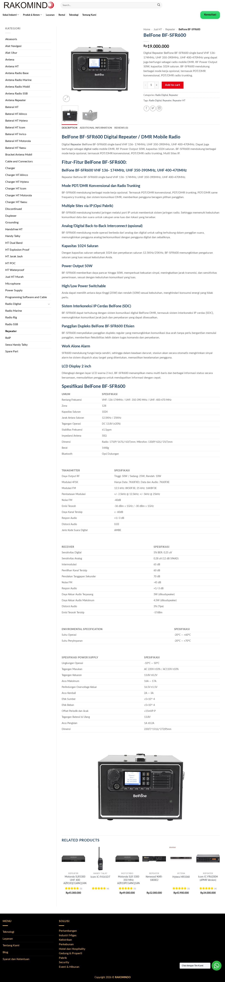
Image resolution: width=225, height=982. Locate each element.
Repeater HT (179, 101)
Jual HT (158, 29)
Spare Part (11, 351)
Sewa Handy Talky (16, 344)
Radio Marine (13, 310)
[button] (66, 98)
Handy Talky (12, 236)
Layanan (50, 15)
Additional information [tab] (96, 128)
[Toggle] (49, 304)
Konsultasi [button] (210, 15)
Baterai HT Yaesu (15, 148)
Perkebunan (66, 944)
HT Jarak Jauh (14, 256)
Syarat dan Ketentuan (16, 959)
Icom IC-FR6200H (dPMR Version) (208, 878)
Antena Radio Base (16, 73)
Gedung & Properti (70, 953)
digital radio (91, 149)
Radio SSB (11, 324)
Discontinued (13, 209)
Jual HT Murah (14, 276)
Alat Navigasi (13, 46)
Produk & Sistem (31, 15)
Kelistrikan (65, 939)
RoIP (8, 337)
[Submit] (159, 5)
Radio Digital (13, 304)
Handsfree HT (13, 229)
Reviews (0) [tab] (121, 128)
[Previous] (68, 64)
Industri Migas (67, 935)
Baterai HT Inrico (15, 134)
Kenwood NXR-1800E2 (154, 878)
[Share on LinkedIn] (159, 108)
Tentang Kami (89, 15)
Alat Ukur (11, 52)
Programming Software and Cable (26, 297)
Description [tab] (69, 128)
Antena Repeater (15, 100)
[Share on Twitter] (153, 108)
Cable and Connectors (19, 161)
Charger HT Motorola (18, 195)
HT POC (10, 263)
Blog (5, 952)
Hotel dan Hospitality (72, 949)
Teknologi (73, 15)
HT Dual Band (13, 242)
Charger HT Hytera (17, 181)
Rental (62, 15)
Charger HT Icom (15, 188)
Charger (10, 168)
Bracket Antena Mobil (18, 154)
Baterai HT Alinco (16, 114)
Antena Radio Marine (18, 80)
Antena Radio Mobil (17, 86)
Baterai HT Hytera (16, 120)
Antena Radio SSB (16, 93)
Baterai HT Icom (15, 127)
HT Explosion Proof (17, 249)
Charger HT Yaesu (16, 202)
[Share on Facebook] (146, 108)
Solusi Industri (10, 15)
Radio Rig (11, 317)
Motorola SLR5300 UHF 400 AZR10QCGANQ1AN (74, 880)
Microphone (12, 283)
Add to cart (172, 85)
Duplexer (11, 215)
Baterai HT (11, 107)
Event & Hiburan (69, 966)
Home (146, 29)
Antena (9, 59)
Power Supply (13, 290)
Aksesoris (11, 39)
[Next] (132, 64)
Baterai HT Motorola (18, 141)
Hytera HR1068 (181, 877)
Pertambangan (68, 930)
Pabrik (63, 957)
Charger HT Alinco (16, 175)
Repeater (11, 331)
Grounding (11, 222)
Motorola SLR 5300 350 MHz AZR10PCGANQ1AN (128, 880)
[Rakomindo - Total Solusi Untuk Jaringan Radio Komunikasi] (29, 5)
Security (64, 962)
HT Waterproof (14, 270)
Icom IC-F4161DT (100, 877)
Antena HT (12, 66)
